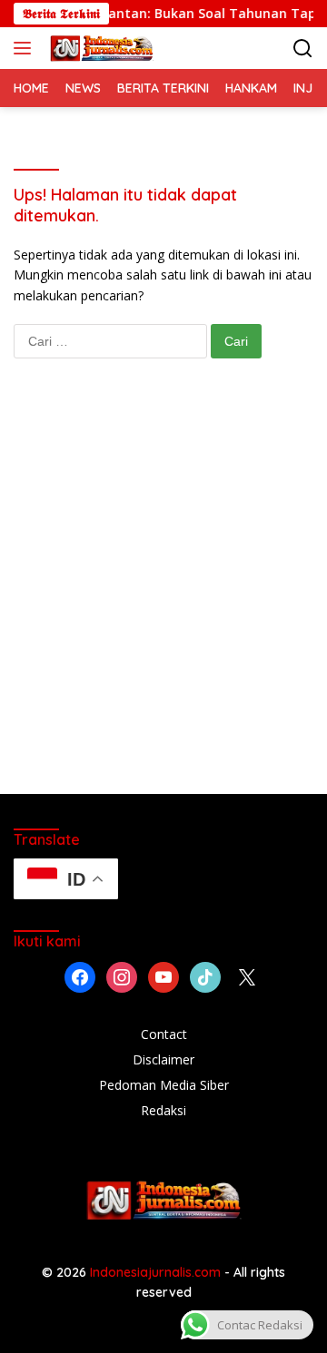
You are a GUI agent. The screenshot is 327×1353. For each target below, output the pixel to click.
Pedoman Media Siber (164, 1084)
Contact (164, 1034)
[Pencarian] (302, 49)
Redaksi (163, 1110)
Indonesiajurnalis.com (157, 1272)
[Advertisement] (163, 594)
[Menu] (26, 48)
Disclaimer (163, 1059)
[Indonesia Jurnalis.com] (99, 48)
